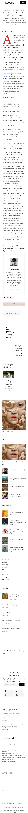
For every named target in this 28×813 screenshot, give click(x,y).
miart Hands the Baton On (7, 759)
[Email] (8, 31)
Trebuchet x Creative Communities (11, 810)
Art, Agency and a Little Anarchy (9, 761)
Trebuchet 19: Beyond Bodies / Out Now (10, 742)
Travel (3, 794)
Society (3, 790)
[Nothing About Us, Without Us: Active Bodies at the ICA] (8, 374)
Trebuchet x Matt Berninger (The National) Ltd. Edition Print (16, 549)
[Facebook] (3, 31)
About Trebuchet (5, 776)
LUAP (3, 569)
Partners (3, 786)
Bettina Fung (18, 311)
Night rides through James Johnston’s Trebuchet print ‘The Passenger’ (17, 522)
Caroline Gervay (10, 125)
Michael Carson (5, 564)
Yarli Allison (7, 315)
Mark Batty (4, 562)
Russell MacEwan (6, 572)
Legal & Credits (15, 809)
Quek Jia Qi (17, 313)
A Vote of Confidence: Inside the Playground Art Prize (13, 757)
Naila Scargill (7, 10)
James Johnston (5, 567)
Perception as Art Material (16, 486)
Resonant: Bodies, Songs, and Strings (11, 628)
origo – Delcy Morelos (7, 612)
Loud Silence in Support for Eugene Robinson (12, 755)
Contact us (13, 807)
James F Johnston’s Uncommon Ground (11, 746)
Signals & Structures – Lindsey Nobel (11, 620)
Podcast (3, 788)
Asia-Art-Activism (8, 311)
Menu (23, 2)
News (22, 10)
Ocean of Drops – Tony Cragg (9, 605)
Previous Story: (10, 332)
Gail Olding (4, 577)
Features (3, 782)
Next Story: (17, 350)
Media (21, 809)
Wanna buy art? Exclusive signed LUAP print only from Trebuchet (17, 532)
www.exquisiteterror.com (13, 289)
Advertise (7, 807)
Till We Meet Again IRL (10, 237)
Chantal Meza (5, 574)
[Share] (11, 31)
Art (2, 778)
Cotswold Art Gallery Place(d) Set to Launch (11, 744)
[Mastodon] (6, 31)
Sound (3, 792)
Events (3, 780)
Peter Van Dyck (5, 579)
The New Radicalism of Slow (8, 753)
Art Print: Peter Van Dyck (16, 539)
